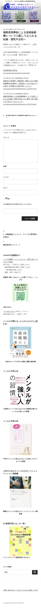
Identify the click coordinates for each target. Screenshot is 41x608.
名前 (5, 166)
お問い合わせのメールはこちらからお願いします (20, 590)
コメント (6, 137)
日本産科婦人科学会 (10, 70)
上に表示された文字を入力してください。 (18, 204)
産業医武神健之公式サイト (18, 12)
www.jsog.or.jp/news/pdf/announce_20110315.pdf (19, 88)
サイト (5, 188)
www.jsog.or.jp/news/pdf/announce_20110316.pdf (19, 104)
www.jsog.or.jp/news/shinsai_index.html (16, 73)
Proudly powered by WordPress (13, 603)
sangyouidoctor (19, 29)
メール (6, 177)
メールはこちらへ (9, 311)
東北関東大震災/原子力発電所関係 (15, 115)
